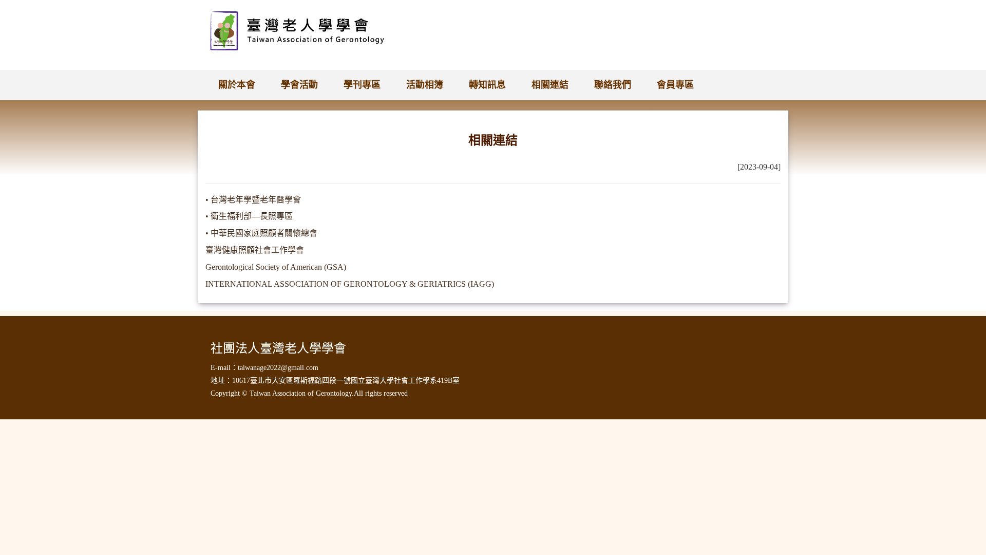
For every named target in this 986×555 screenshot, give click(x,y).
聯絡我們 (612, 85)
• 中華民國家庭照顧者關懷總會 (261, 233)
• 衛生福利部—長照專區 (249, 216)
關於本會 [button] (236, 85)
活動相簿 (424, 85)
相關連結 (550, 85)
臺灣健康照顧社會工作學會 (254, 250)
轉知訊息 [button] (487, 85)
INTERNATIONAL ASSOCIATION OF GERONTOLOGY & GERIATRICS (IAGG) (349, 284)
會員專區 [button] (675, 85)
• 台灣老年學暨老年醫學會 (253, 199)
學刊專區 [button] (362, 85)
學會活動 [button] (299, 85)
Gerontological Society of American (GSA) (275, 267)
